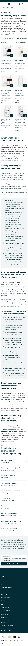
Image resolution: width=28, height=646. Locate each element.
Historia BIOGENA (5, 607)
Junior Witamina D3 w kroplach (19, 61)
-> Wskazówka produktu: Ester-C (13, 212)
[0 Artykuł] (26, 4)
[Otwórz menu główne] (2, 4)
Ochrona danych (4, 617)
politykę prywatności (9, 560)
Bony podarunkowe (5, 597)
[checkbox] (1, 558)
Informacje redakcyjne (5, 619)
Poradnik (3, 600)
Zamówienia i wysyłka (6, 582)
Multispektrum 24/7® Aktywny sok (6, 61)
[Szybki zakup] (11, 55)
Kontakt (2, 579)
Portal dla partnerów (5, 610)
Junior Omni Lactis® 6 (6, 90)
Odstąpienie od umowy (6, 587)
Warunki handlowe (4, 622)
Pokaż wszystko (7, 12)
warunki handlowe (22, 558)
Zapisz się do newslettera (14, 564)
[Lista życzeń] (23, 4)
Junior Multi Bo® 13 (19, 90)
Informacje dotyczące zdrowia (7, 625)
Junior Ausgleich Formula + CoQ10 (6, 121)
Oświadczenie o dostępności (6, 628)
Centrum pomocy (5, 584)
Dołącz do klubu (4, 594)
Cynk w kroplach (18, 120)
